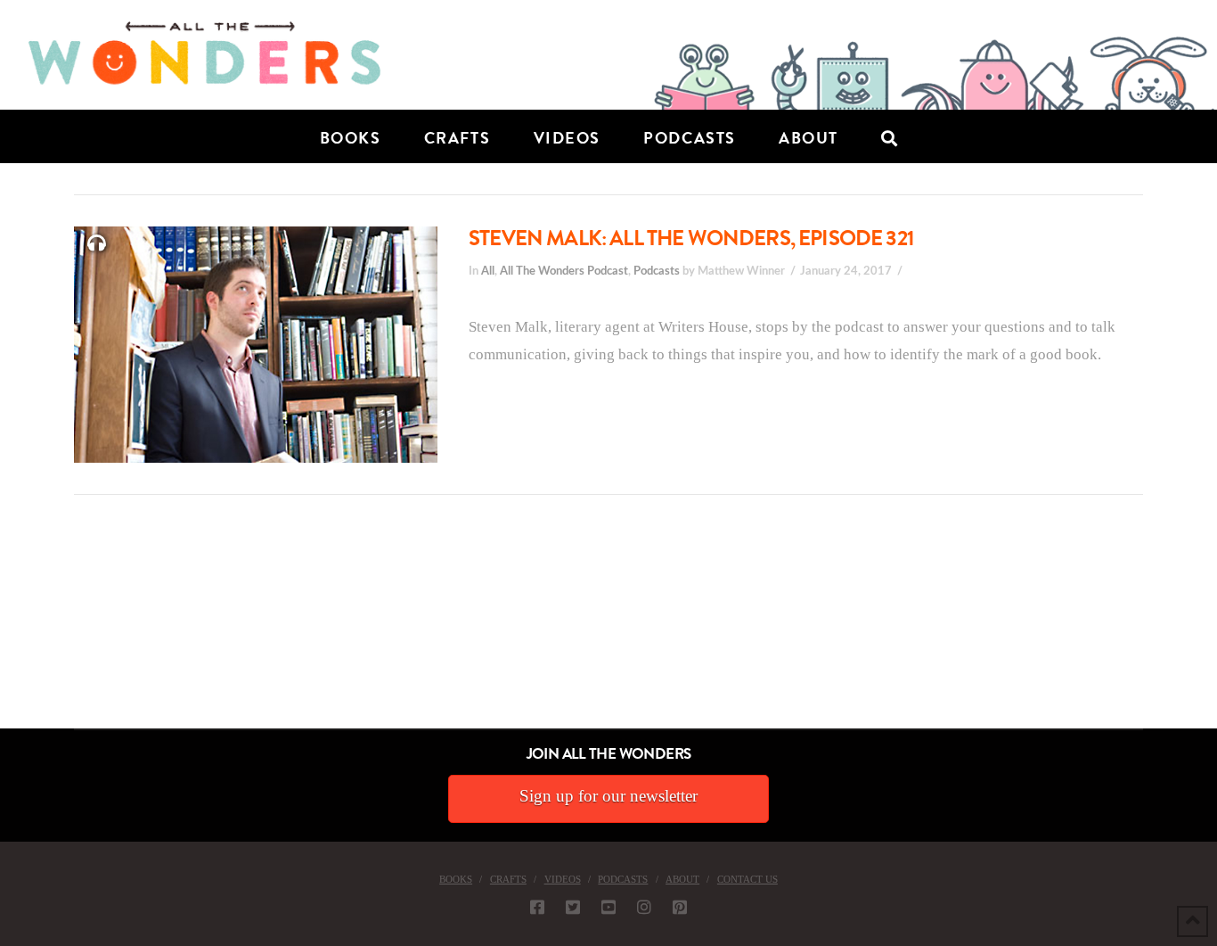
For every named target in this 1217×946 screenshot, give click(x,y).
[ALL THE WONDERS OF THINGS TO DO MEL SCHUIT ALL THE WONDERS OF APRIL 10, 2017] (3, 628)
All (487, 271)
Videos (562, 879)
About (682, 879)
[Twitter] (573, 907)
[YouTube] (608, 907)
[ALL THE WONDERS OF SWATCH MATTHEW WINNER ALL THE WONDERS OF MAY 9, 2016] (19, 628)
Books (455, 879)
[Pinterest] (680, 907)
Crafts (508, 879)
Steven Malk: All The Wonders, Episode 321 (691, 238)
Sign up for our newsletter (608, 795)
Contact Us (747, 879)
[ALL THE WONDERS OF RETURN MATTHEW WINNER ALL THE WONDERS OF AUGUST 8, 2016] (17, 628)
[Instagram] (644, 907)
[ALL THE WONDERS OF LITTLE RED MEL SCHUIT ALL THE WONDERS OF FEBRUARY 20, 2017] (6, 628)
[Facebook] (537, 907)
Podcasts (656, 271)
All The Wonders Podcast (564, 271)
